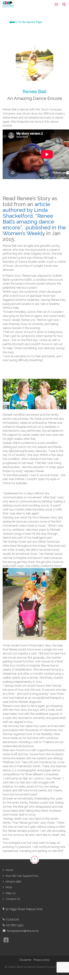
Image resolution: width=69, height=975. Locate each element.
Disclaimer (25, 959)
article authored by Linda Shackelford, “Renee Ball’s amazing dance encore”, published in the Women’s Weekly (34, 218)
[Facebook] (6, 939)
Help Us (10, 893)
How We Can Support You (22, 875)
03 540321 (12, 919)
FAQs (9, 887)
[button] (34, 859)
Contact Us (13, 899)
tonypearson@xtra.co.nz (22, 930)
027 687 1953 (14, 925)
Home (9, 870)
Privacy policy (42, 959)
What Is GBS (13, 881)
